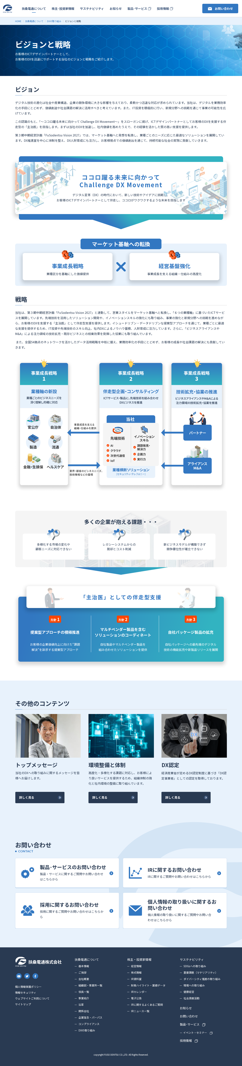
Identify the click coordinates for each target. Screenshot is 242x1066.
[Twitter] (27, 976)
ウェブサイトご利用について (32, 998)
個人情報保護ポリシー (28, 987)
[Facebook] (35, 976)
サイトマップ (23, 1004)
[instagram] (19, 976)
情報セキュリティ (25, 992)
